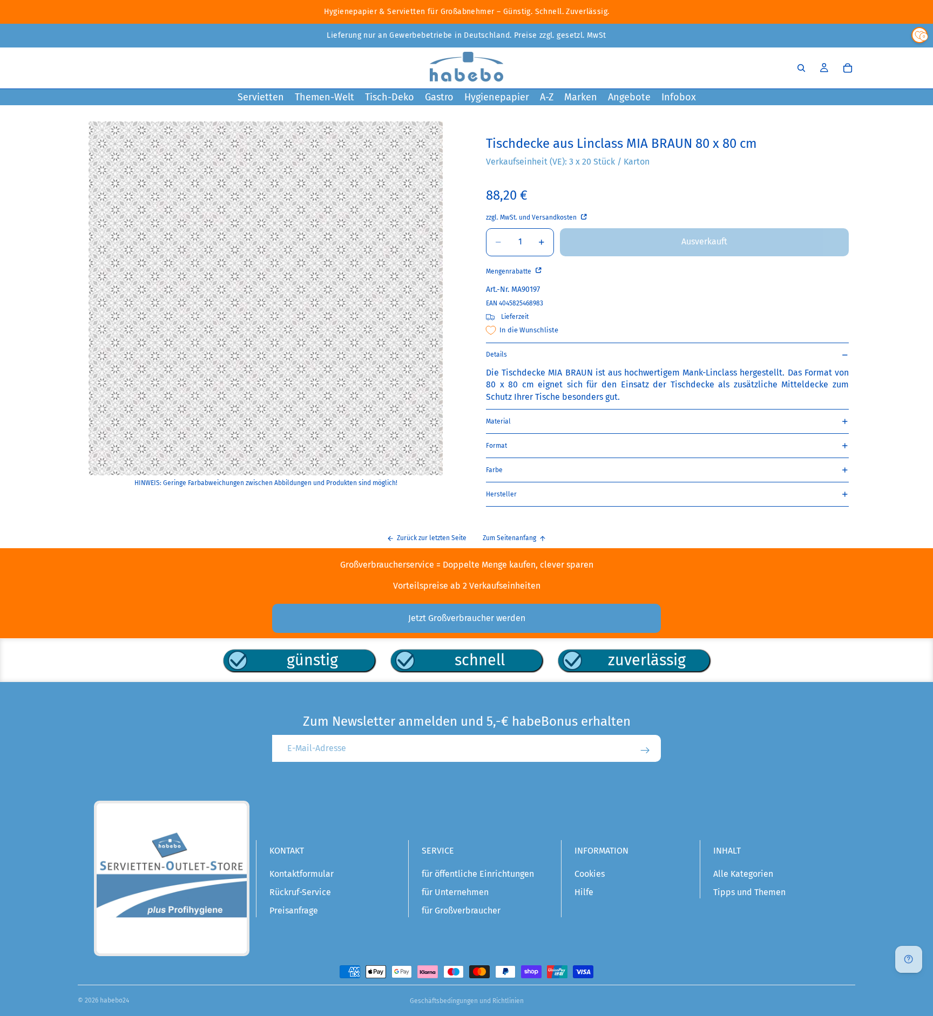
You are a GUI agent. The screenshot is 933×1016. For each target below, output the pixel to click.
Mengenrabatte (509, 271)
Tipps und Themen (749, 892)
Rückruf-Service (300, 892)
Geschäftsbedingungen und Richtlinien (467, 1001)
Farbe (494, 470)
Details (496, 354)
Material (498, 421)
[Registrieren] (645, 750)
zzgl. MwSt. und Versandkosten (532, 217)
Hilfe (583, 892)
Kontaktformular (301, 874)
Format (496, 445)
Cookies (589, 874)
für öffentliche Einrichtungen (478, 874)
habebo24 (114, 1000)
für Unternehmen (455, 892)
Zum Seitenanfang (509, 538)
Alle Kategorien (743, 874)
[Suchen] (801, 68)
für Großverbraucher (461, 910)
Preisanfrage (293, 910)
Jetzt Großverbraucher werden (466, 618)
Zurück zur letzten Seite (431, 538)
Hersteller (501, 494)
